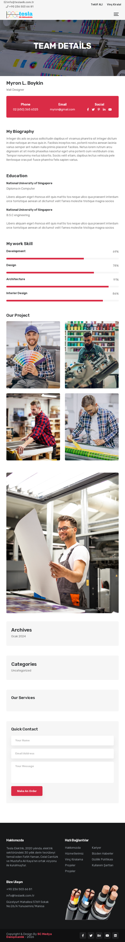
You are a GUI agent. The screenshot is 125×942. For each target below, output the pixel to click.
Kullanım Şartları (102, 865)
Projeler (70, 865)
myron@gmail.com (62, 109)
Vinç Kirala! (114, 4)
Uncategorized (21, 670)
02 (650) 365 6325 (25, 109)
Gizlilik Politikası (102, 859)
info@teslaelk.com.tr (20, 2)
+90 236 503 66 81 (20, 6)
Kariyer (96, 847)
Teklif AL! (97, 4)
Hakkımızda (73, 847)
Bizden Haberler (102, 853)
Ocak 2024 (18, 636)
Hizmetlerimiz (74, 853)
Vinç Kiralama (74, 859)
